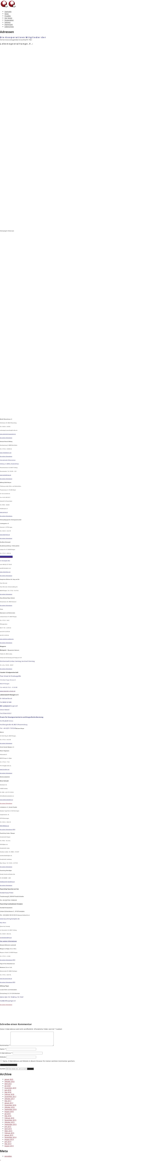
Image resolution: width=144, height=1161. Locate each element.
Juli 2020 (7, 1086)
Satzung (7, 22)
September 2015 (10, 1124)
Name (3, 1049)
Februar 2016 (9, 1118)
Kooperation (9, 20)
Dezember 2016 (10, 1105)
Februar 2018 (9, 1094)
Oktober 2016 (9, 1107)
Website (3, 1057)
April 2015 (8, 1129)
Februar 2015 (9, 1133)
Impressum (8, 24)
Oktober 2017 (9, 1099)
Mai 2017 (7, 1101)
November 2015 (10, 1120)
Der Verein (8, 18)
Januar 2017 (8, 1103)
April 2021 (8, 1084)
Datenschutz (9, 27)
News (6, 14)
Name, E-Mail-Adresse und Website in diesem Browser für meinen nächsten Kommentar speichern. (39, 1061)
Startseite (7, 12)
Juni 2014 (7, 1141)
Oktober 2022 (9, 1081)
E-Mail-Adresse (6, 1053)
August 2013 (9, 1146)
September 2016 (10, 1109)
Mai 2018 (7, 1092)
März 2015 (8, 1131)
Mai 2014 (7, 1144)
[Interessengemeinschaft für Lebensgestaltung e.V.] (4, 8)
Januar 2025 (8, 1079)
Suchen (2, 1069)
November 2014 (10, 1137)
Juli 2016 (7, 1114)
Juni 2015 (7, 1126)
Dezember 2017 (10, 1096)
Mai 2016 (7, 1116)
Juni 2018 (7, 1090)
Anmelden (8, 1156)
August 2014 (9, 1139)
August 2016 (9, 1111)
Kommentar (5, 1045)
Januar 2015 (8, 1135)
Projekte (7, 16)
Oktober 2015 (9, 1122)
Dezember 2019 (10, 1088)
